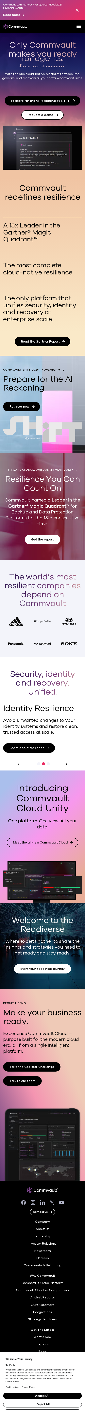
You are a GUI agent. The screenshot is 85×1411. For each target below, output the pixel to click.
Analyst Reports (42, 1297)
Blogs (42, 1351)
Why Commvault (42, 1276)
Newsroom (42, 1251)
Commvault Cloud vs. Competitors (42, 1290)
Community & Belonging (42, 1265)
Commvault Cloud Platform (42, 1283)
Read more (11, 15)
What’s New (42, 1337)
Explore (43, 1344)
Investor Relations (43, 1243)
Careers (42, 1258)
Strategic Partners (42, 1319)
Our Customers (42, 1305)
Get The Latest (42, 1330)
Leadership (42, 1236)
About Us (42, 1229)
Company (42, 1222)
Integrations (42, 1312)
